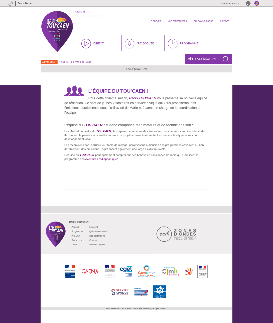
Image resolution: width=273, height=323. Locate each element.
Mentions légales (97, 244)
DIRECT (98, 43)
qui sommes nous (203, 21)
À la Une (76, 236)
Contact (93, 240)
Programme (77, 231)
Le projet (93, 227)
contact (224, 21)
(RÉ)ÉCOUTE (145, 43)
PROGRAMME (189, 43)
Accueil (75, 227)
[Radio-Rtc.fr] (249, 3)
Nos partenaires (97, 236)
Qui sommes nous (98, 231)
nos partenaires (177, 21)
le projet (155, 21)
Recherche (77, 240)
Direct (74, 244)
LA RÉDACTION (205, 58)
